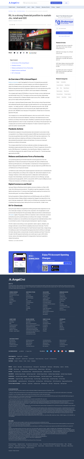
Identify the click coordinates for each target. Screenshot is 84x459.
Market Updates (59, 91)
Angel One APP (18, 358)
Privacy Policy (11, 445)
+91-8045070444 (27, 436)
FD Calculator (45, 305)
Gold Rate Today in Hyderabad (54, 373)
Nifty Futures (16, 369)
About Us (11, 296)
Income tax (61, 308)
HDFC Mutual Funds (48, 381)
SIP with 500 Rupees (29, 297)
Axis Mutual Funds (39, 381)
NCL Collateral (57, 445)
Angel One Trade (24, 358)
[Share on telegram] (14, 53)
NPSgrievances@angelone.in (13, 434)
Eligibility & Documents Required (31, 327)
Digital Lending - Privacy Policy (20, 445)
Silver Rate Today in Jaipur (58, 376)
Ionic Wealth (26, 356)
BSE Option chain (56, 371)
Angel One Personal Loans (32, 445)
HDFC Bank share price (30, 340)
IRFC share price (12, 340)
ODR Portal (11, 447)
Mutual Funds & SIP (21, 7)
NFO (27, 299)
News (33, 7)
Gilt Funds (50, 383)
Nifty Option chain (17, 371)
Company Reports (12, 327)
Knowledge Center (12, 320)
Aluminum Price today (28, 378)
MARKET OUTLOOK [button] (46, 319)
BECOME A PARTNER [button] (30, 319)
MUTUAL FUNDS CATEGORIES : (15, 383)
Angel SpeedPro (31, 358)
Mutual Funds (66, 91)
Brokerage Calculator (46, 293)
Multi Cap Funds (64, 383)
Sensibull (15, 360)
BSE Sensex (50, 366)
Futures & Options (60, 85)
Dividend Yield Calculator (47, 300)
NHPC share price (29, 341)
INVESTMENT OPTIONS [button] (30, 292)
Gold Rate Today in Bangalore (66, 373)
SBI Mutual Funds (31, 381)
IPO (60, 302)
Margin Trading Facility (39, 358)
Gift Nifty (66, 366)
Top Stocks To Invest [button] (14, 338)
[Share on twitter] (20, 53)
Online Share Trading (63, 297)
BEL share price (45, 346)
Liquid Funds (30, 383)
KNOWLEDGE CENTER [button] (64, 292)
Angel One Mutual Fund (22, 381)
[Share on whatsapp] (17, 53)
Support (58, 7)
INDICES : (10, 366)
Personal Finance (60, 94)
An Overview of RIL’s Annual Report (20, 63)
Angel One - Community (13, 329)
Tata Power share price (30, 346)
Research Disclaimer (12, 443)
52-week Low (45, 326)
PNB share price (45, 343)
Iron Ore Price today (54, 378)
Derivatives (61, 303)
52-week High (45, 325)
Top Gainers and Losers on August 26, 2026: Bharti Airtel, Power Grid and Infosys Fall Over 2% (64, 47)
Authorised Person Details (30, 332)
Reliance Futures (41, 369)
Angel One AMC (19, 356)
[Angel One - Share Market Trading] (14, 3)
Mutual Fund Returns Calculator (48, 311)
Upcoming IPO (28, 300)
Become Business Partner (30, 320)
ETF (27, 305)
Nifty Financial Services (27, 366)
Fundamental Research (13, 325)
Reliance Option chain (48, 371)
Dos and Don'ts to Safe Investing (32, 443)
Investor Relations (12, 300)
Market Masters (66, 88)
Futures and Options (29, 302)
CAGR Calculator (46, 299)
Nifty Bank (20, 366)
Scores (40, 443)
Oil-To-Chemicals (16, 73)
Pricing (53, 7)
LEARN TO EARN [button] (12, 319)
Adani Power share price (47, 341)
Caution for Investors (30, 447)
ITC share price (62, 343)
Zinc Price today (37, 378)
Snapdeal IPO (62, 329)
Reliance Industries (13, 82)
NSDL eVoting (70, 445)
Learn (28, 7)
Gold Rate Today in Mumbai (20, 373)
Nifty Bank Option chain (26, 371)
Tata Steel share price (47, 340)
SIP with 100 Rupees (29, 296)
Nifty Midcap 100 (43, 366)
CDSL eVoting (63, 445)
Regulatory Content (21, 443)
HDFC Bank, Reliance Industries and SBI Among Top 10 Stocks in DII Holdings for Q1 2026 (65, 65)
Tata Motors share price (13, 344)
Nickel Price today (45, 378)
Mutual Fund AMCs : (13, 381)
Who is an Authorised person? (31, 323)
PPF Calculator (45, 312)
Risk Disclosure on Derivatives (19, 447)
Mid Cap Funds (56, 383)
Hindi (57, 88)
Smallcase (20, 360)
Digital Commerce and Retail (19, 70)
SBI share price (28, 344)
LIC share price (62, 346)
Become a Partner (46, 7)
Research (58, 97)
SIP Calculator (45, 296)
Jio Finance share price (64, 344)
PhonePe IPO (62, 327)
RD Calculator (45, 306)
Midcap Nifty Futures (33, 369)
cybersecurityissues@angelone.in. (41, 436)
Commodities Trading (63, 305)
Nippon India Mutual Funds (67, 381)
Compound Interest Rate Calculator (49, 303)
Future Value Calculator (47, 302)
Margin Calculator (46, 294)
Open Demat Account (56, 2)
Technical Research (12, 326)
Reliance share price (63, 340)
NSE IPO (61, 320)
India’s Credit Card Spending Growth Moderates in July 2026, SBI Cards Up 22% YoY (64, 58)
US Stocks (28, 303)
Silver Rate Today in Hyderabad (21, 376)
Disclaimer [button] (11, 420)
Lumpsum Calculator (46, 297)
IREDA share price (12, 343)
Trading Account (62, 296)
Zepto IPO (61, 326)
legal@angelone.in (38, 437)
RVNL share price (29, 343)
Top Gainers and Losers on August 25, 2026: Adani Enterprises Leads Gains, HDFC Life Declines (64, 71)
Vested (28, 360)
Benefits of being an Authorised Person (33, 325)
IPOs (61, 88)
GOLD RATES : (11, 373)
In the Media (11, 299)
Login (66, 2)
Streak (25, 360)
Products (38, 7)
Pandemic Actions (16, 65)
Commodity (28, 308)
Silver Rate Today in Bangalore (34, 376)
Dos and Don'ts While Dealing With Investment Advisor (53, 443)
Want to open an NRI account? (64, 36)
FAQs (66, 443)
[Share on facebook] (24, 53)
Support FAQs (29, 351)
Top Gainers (45, 327)
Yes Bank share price (12, 346)
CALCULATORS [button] (46, 292)
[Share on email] (27, 53)
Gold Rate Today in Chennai (42, 373)
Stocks (27, 293)
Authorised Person (63, 309)
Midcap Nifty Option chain (37, 371)
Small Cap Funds (37, 383)
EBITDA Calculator (46, 309)
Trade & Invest (12, 7)
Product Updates (67, 94)
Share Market (64, 97)
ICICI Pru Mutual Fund (57, 381)
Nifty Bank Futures (23, 369)
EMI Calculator (45, 314)
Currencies (28, 306)
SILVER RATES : (12, 376)
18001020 (22, 351)
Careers (10, 303)
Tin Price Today (62, 378)
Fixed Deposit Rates (53, 358)
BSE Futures (48, 369)
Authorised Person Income (30, 326)
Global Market (67, 85)
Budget (58, 82)
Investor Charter (41, 445)
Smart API (46, 358)
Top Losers (45, 329)
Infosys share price (63, 341)
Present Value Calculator (47, 308)
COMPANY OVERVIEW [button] (13, 292)
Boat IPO (61, 325)
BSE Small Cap (56, 366)
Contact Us (11, 297)
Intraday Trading (62, 299)
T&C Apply (70, 443)
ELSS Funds (24, 383)
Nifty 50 (14, 366)
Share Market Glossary (47, 323)
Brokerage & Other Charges (14, 294)
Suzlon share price (12, 341)
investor (12, 214)
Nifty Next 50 (36, 366)
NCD (27, 309)
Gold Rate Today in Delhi (31, 373)
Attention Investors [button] (13, 389)
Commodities (63, 82)
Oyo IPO (61, 323)
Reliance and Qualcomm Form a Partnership (22, 68)
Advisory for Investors (49, 445)
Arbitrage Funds (44, 383)
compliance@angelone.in (37, 433)
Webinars (11, 302)
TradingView (33, 360)
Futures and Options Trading (64, 306)
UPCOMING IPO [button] (62, 319)
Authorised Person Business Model (32, 329)
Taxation (69, 97)
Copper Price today (19, 378)
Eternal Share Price (46, 344)
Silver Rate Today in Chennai (46, 376)
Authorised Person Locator (31, 333)
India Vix (62, 366)
